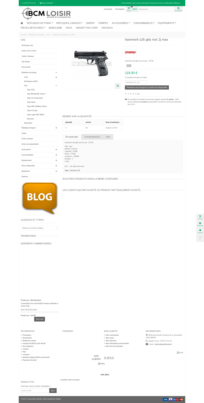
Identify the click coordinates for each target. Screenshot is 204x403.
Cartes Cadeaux (28, 56)
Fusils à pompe (27, 139)
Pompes (103, 23)
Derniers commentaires (36, 243)
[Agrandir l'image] (118, 86)
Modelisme (55, 28)
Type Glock (31, 102)
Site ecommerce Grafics (52, 399)
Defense (25, 177)
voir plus (105, 374)
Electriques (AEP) (31, 81)
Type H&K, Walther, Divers (37, 106)
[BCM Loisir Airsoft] (46, 13)
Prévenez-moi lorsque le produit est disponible (147, 87)
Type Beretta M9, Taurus (36, 94)
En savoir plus (72, 137)
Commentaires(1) (92, 137)
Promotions (28, 236)
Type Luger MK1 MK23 (35, 115)
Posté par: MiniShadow (31, 299)
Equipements (166, 23)
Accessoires (120, 23)
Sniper (90, 23)
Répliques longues (68, 23)
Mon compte (111, 331)
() (138, 94)
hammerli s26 (75, 170)
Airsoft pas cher (87, 28)
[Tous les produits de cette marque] (154, 51)
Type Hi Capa (32, 110)
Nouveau (107, 28)
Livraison (25, 355)
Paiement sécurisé (29, 360)
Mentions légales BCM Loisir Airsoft (35, 357)
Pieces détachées (32, 28)
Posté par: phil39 (28, 314)
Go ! (53, 390)
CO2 (26, 77)
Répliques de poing (39, 23)
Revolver (30, 119)
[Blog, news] (39, 198)
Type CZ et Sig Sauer (35, 98)
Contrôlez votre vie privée (70, 380)
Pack (69, 28)
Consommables (143, 23)
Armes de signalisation (30, 144)
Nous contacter (47, 3)
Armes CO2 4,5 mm (29, 51)
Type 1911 (31, 90)
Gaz (25, 85)
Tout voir (39, 319)
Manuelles (28, 123)
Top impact (26, 62)
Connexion (108, 9)
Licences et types (32, 220)
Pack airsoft (26, 67)
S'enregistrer (120, 9)
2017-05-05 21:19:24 (29, 309)
